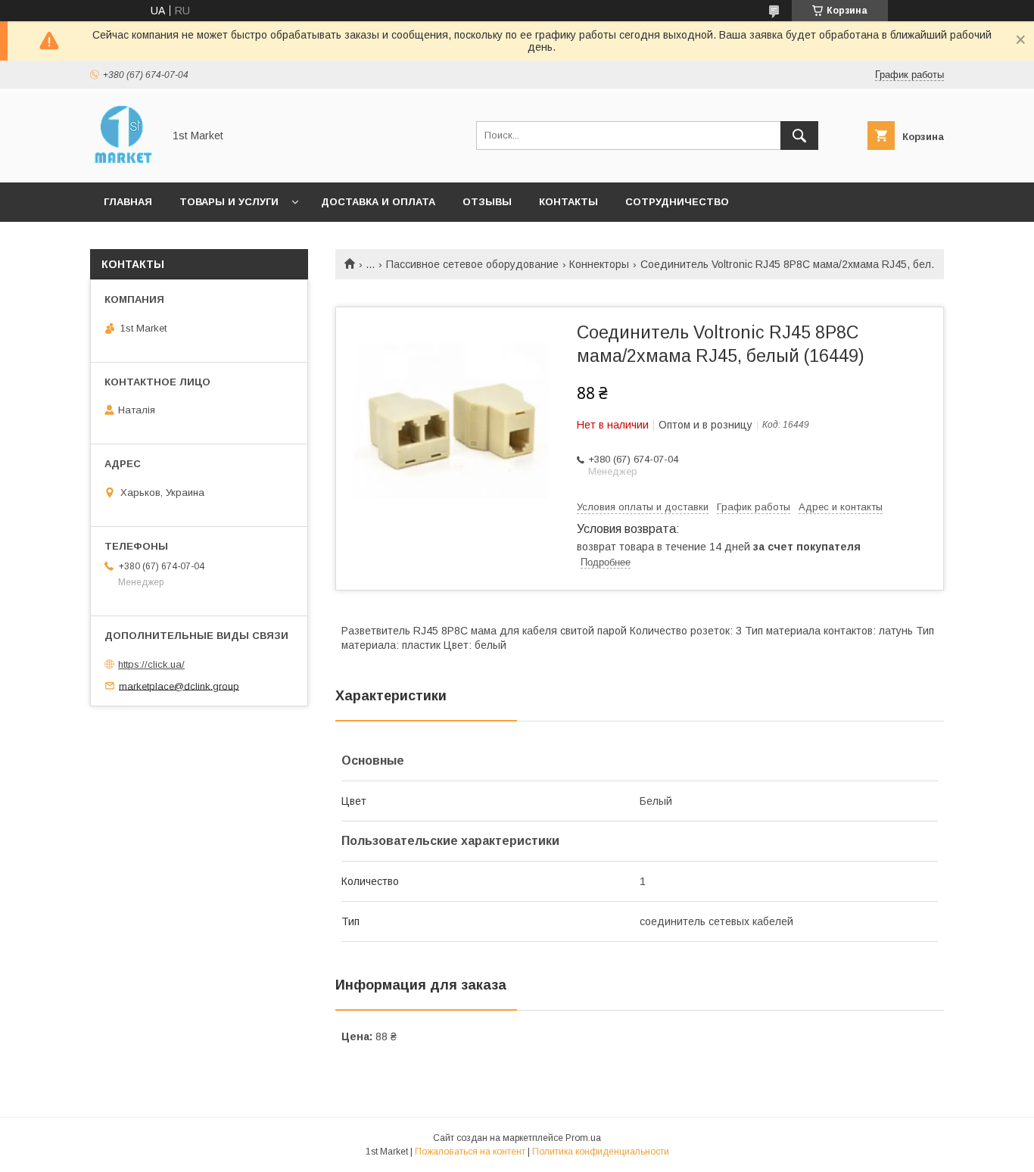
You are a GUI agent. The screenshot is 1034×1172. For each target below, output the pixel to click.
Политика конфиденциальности (600, 1151)
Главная (128, 201)
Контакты (568, 201)
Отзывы (487, 201)
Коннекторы (599, 264)
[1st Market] (122, 163)
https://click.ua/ (151, 664)
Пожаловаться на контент (470, 1151)
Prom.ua (583, 1138)
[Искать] (799, 135)
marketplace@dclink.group (179, 685)
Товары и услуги (229, 201)
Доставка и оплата (378, 201)
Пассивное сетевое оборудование (472, 264)
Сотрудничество (677, 201)
